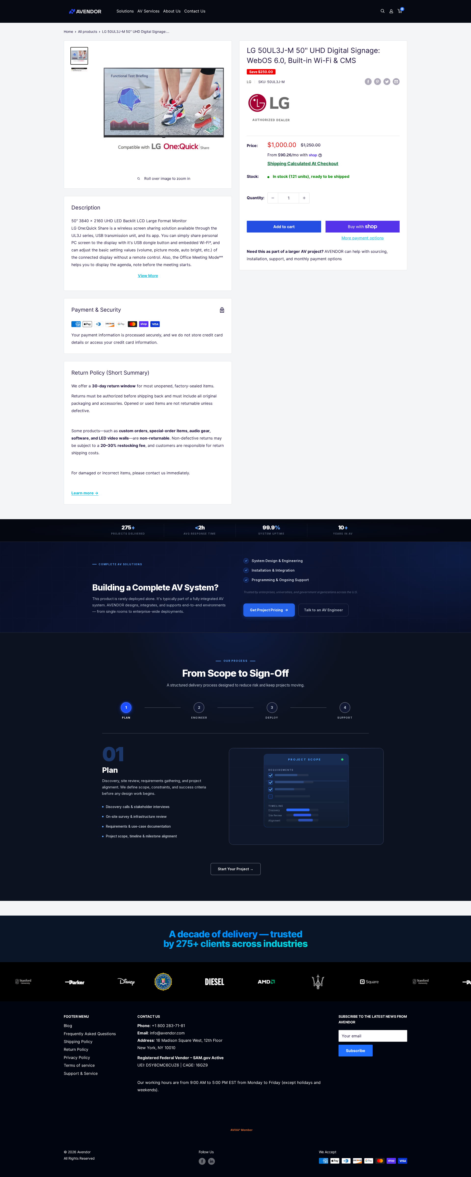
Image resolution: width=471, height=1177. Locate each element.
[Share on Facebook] (368, 81)
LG (249, 82)
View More (148, 275)
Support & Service (81, 1073)
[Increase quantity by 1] (304, 198)
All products (87, 31)
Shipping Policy (78, 1041)
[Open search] (383, 11)
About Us (172, 11)
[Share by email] (396, 81)
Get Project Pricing (266, 610)
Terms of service (79, 1065)
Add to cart (284, 226)
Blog (68, 1025)
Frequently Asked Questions (90, 1033)
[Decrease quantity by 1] (273, 198)
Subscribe (355, 1050)
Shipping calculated (289, 163)
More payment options (362, 237)
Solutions (125, 11)
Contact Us (194, 11)
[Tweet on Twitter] (386, 81)
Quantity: (255, 197)
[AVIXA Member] (241, 1129)
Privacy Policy (77, 1057)
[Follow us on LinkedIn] (211, 1161)
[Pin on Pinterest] (377, 81)
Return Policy (76, 1049)
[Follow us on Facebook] (202, 1161)
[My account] (391, 11)
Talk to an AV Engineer (323, 610)
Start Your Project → (235, 869)
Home (68, 31)
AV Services (148, 11)
